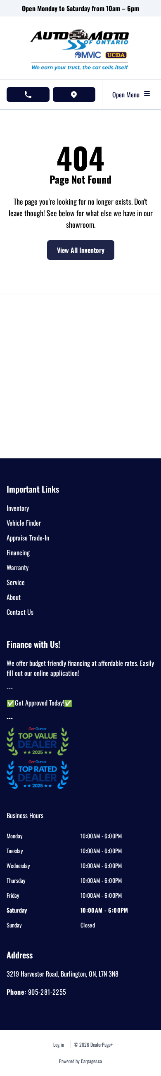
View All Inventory (80, 250)
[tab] (25, 819)
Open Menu (127, 94)
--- (10, 688)
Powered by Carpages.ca (80, 1060)
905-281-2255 (47, 992)
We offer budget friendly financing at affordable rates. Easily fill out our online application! (80, 668)
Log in (58, 1044)
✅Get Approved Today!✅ (39, 703)
